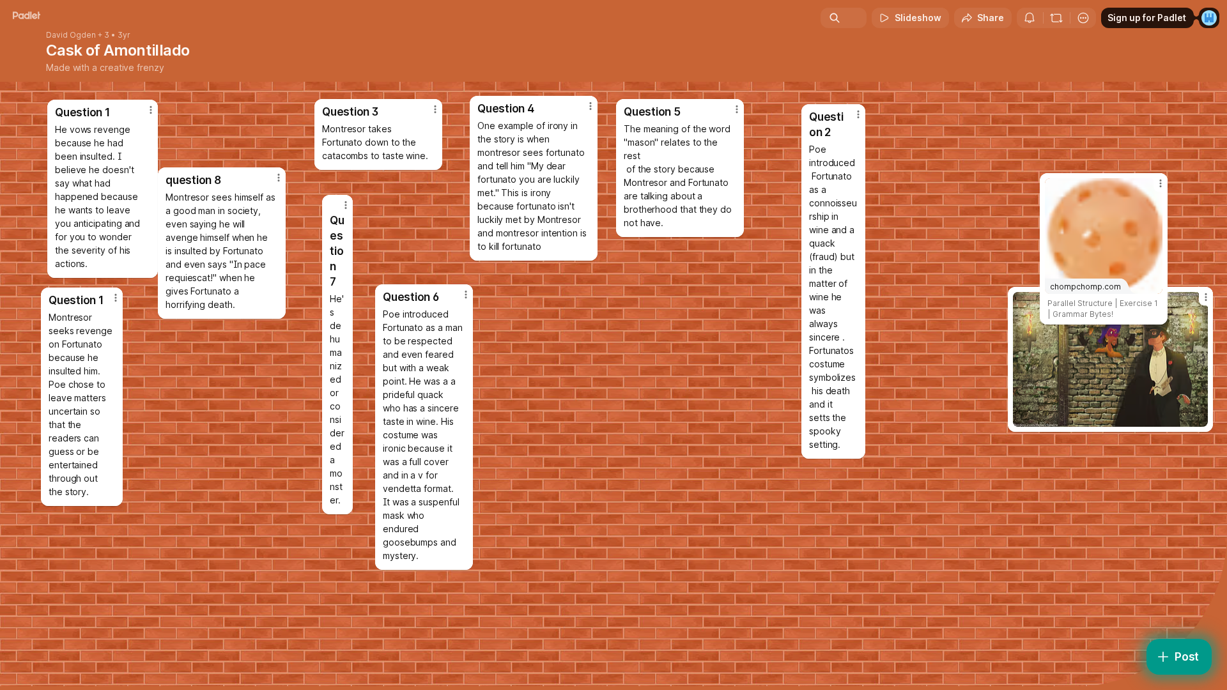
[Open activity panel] (1029, 18)
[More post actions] (116, 297)
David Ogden (71, 35)
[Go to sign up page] (1209, 18)
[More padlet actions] (1083, 18)
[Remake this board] (1056, 18)
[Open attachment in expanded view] (1110, 359)
